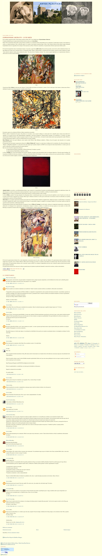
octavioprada (8, 458)
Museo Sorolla (77, 333)
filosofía (87, 344)
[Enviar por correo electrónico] (3, 269)
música (90, 347)
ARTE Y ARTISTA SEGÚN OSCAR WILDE (87, 262)
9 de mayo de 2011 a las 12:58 (14, 404)
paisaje (82, 347)
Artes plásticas (51, 4)
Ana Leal (8, 305)
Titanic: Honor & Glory (80, 87)
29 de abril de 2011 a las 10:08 (15, 337)
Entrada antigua (67, 529)
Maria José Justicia (10, 277)
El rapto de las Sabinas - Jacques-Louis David (87, 201)
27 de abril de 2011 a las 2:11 (15, 301)
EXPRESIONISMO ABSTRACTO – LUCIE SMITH (17, 37)
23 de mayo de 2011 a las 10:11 (15, 455)
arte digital (90, 346)
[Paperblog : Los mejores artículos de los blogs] (4, 553)
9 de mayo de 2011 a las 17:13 (14, 411)
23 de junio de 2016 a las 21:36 (15, 524)
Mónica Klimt (9, 440)
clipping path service (20, 522)
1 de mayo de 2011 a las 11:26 (14, 374)
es (6, 549)
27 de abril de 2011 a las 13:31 (15, 321)
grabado (75, 346)
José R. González (9, 400)
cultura (98, 346)
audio (94, 346)
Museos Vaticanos (77, 318)
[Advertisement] (85, 47)
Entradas (78, 354)
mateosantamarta (9, 414)
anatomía (80, 346)
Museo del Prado (77, 312)
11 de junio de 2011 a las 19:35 (15, 477)
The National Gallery (78, 321)
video (93, 347)
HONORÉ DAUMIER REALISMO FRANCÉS (87, 232)
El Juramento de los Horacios (84, 209)
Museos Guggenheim (78, 324)
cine (97, 344)
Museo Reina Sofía (78, 328)
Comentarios (78, 356)
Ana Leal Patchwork (80, 81)
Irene (7, 324)
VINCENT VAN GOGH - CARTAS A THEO (86, 224)
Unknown (8, 385)
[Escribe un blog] (5, 269)
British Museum (77, 316)
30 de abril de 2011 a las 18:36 (15, 345)
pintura (13, 270)
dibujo (89, 343)
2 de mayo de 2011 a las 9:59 (14, 389)
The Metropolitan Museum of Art (81, 326)
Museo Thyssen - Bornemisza (80, 336)
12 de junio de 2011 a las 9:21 (14, 495)
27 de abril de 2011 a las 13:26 (15, 309)
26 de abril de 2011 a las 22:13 (15, 283)
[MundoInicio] (4, 554)
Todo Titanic (78, 86)
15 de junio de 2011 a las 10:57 (15, 516)
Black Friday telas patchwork (81, 83)
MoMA (75, 319)
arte (9, 270)
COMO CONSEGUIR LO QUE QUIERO (83, 101)
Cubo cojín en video (85, 91)
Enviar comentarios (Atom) (13, 532)
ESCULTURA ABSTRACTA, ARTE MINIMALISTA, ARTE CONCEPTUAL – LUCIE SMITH (88, 217)
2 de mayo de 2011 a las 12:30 (14, 396)
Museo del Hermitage (78, 331)
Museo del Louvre (78, 314)
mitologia (85, 347)
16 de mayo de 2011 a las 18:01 (15, 437)
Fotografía (95, 343)
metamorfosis (78, 99)
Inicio (37, 529)
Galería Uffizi (77, 323)
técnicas (75, 344)
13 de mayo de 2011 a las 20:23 (15, 428)
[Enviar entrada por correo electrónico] (23, 268)
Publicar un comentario (7, 527)
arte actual (85, 346)
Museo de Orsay (77, 335)
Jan (6, 348)
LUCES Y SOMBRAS (82, 247)
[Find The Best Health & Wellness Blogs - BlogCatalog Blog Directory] (15, 543)
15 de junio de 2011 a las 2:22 (14, 506)
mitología (93, 344)
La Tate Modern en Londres (79, 329)
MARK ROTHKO (81, 269)
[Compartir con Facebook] (7, 269)
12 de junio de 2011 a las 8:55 (14, 485)
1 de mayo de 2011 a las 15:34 (14, 381)
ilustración (77, 347)
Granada (5, 550)
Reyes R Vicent (9, 286)
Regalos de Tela (79, 90)
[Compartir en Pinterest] (9, 269)
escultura (81, 344)
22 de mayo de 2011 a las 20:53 (15, 446)
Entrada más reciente (7, 529)
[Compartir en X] (6, 269)
